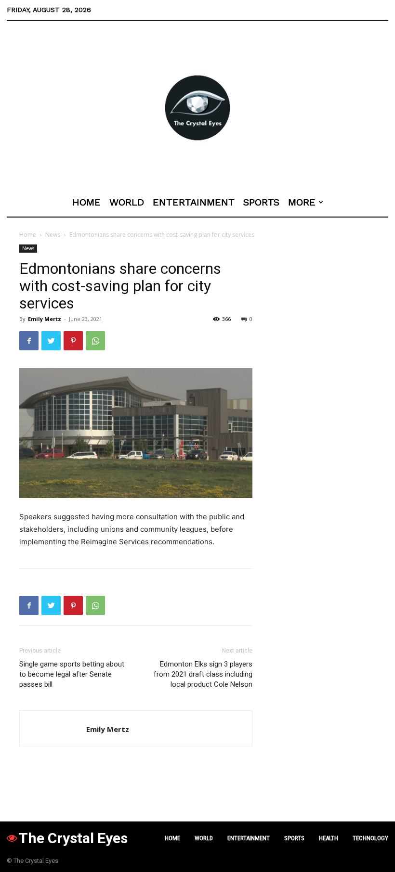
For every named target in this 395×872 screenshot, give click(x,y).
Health (328, 838)
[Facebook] (29, 340)
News (52, 235)
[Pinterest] (73, 340)
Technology (370, 838)
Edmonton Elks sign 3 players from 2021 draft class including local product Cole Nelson (203, 674)
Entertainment (248, 838)
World (204, 838)
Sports (294, 838)
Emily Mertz (44, 318)
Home (27, 235)
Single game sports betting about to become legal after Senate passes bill (71, 674)
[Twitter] (51, 340)
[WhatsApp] (95, 340)
